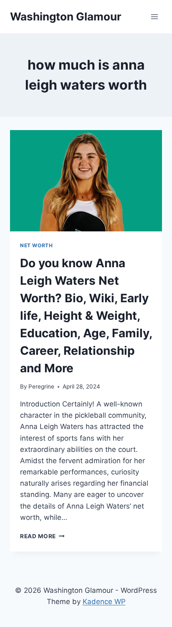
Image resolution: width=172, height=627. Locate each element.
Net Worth (36, 245)
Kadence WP (104, 601)
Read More (42, 536)
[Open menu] (154, 16)
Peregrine (41, 386)
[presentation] (86, 180)
